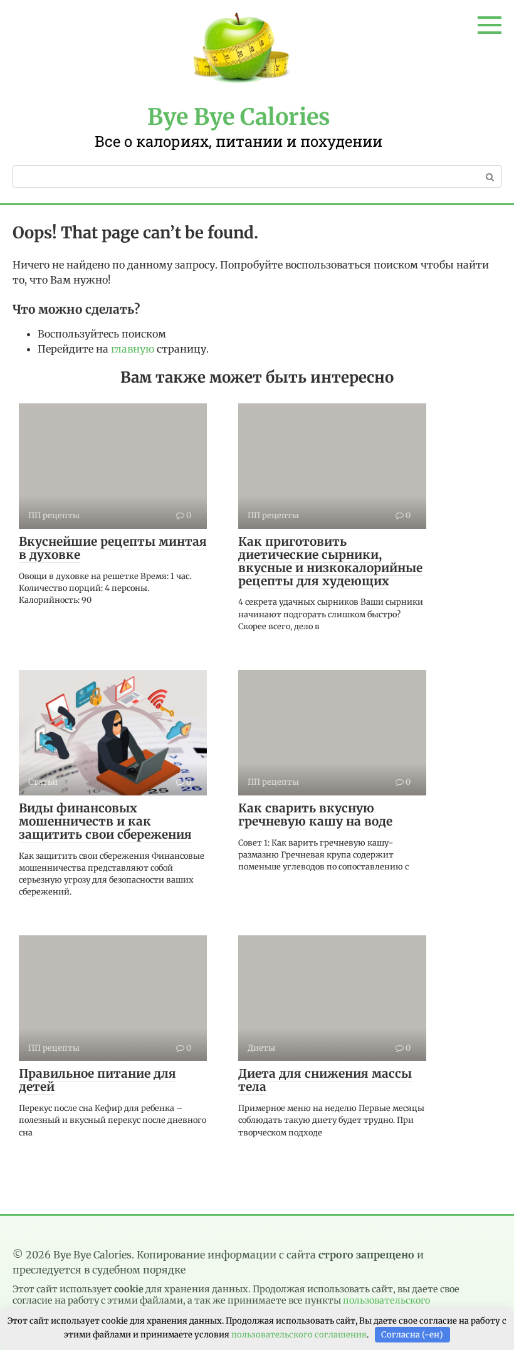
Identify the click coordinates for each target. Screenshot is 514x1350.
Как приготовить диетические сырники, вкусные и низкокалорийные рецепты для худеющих (330, 561)
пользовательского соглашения (299, 1334)
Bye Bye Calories (238, 117)
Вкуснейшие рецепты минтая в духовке (113, 548)
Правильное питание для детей (97, 1080)
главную (132, 349)
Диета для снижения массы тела (325, 1080)
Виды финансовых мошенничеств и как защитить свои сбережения (105, 821)
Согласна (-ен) (412, 1334)
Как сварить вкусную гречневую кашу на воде (315, 814)
